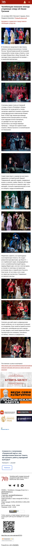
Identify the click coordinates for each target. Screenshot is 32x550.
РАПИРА (16, 545)
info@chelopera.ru (7, 491)
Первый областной (21, 18)
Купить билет (16, 380)
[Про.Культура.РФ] (24, 412)
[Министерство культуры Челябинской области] (7, 412)
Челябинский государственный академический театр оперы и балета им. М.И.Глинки (19, 478)
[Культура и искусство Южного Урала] (7, 419)
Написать (7, 467)
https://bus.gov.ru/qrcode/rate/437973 (11, 535)
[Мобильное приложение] (24, 418)
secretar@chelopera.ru (16, 495)
